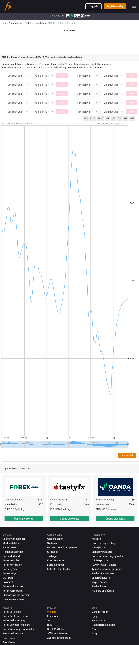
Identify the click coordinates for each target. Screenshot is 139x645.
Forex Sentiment (56, 564)
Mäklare (96, 538)
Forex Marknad (11, 556)
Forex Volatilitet (11, 560)
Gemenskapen (55, 538)
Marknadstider (11, 543)
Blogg (95, 633)
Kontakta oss (99, 620)
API (49, 620)
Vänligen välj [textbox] (15, 75)
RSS (49, 624)
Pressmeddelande (13, 633)
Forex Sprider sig (12, 611)
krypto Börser (99, 582)
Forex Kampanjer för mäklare (19, 629)
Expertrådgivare (101, 577)
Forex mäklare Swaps (15, 620)
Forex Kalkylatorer (13, 586)
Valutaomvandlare (13, 599)
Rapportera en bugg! (103, 624)
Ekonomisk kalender (14, 538)
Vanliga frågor (100, 611)
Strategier (52, 551)
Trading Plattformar (103, 573)
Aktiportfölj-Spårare (103, 590)
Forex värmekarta (13, 590)
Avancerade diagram (59, 637)
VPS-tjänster (99, 547)
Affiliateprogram (101, 560)
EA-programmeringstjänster (107, 556)
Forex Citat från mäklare (16, 616)
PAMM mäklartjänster (104, 564)
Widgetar (52, 611)
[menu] (133, 6)
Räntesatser (9, 547)
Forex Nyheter (10, 569)
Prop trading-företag (103, 543)
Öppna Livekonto (23, 518)
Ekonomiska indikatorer (16, 595)
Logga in (93, 6)
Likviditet (8, 582)
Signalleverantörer (102, 551)
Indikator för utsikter (58, 569)
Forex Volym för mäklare (16, 624)
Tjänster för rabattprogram (107, 569)
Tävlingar (52, 556)
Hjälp (95, 616)
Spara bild (127, 455)
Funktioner (53, 616)
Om (94, 629)
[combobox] (16, 75)
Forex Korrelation (12, 564)
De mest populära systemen (62, 547)
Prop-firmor (9, 642)
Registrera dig (115, 6)
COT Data (8, 577)
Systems (52, 543)
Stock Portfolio (55, 629)
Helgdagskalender (13, 551)
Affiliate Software (57, 633)
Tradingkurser (99, 586)
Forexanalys (9, 573)
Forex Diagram (55, 560)
